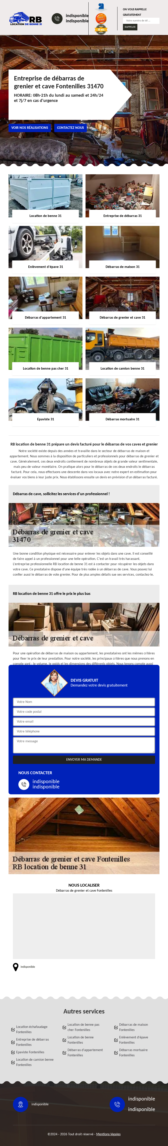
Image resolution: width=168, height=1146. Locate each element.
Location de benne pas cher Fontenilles (83, 1027)
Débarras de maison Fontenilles (133, 1027)
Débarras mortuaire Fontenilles (133, 1052)
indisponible (77, 16)
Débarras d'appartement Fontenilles (85, 1052)
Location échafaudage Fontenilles (31, 1029)
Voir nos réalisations (29, 128)
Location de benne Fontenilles (81, 1040)
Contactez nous (70, 128)
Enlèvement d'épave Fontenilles (133, 1040)
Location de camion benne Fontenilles (35, 1062)
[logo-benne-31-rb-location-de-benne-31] (26, 18)
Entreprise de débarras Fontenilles (32, 1042)
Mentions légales (108, 1134)
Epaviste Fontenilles (30, 1052)
